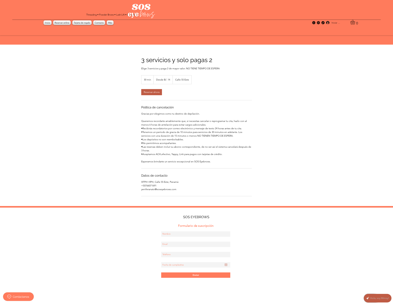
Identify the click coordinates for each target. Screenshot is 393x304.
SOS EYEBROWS (196, 217)
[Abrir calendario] (226, 265)
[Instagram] (318, 22)
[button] (355, 22)
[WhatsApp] (313, 22)
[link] (151, 92)
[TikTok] (323, 22)
